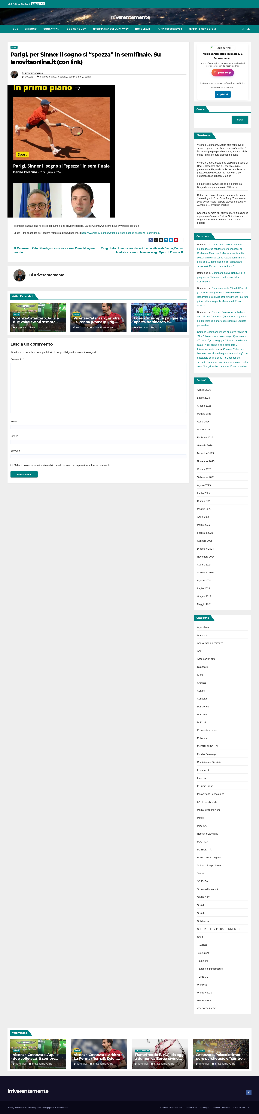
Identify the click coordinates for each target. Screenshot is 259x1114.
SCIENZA (202, 881)
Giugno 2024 (204, 596)
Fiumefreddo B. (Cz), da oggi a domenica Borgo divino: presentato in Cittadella (159, 1058)
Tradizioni (202, 961)
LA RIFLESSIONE (207, 802)
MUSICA (202, 826)
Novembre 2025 (206, 461)
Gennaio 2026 (205, 445)
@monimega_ (225, 72)
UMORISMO (204, 1000)
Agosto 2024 (204, 580)
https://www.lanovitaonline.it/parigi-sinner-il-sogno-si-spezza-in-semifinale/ (120, 233)
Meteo (200, 818)
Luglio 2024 (203, 588)
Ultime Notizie (205, 992)
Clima (200, 675)
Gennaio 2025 (205, 541)
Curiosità (202, 698)
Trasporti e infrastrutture (210, 969)
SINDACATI (203, 897)
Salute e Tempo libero (209, 865)
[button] (243, 29)
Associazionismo (206, 659)
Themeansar (62, 1108)
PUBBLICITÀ (204, 849)
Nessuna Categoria (207, 833)
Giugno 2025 (204, 501)
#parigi (87, 76)
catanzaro (202, 667)
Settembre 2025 (205, 477)
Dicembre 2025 (205, 453)
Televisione (203, 953)
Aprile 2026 (203, 421)
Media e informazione (209, 810)
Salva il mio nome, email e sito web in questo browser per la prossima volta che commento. (62, 465)
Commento (17, 359)
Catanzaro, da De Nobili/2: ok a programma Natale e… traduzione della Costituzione (221, 277)
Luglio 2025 (203, 493)
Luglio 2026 (203, 398)
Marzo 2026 (203, 429)
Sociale (201, 913)
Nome (14, 421)
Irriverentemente (129, 17)
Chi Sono (31, 29)
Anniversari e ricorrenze (210, 643)
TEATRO (202, 945)
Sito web (15, 450)
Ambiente (202, 635)
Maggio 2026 (204, 413)
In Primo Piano (205, 786)
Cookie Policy (76, 29)
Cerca (200, 109)
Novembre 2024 (206, 556)
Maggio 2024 (204, 604)
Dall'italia (202, 722)
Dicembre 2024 (205, 548)
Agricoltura (203, 627)
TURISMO (202, 976)
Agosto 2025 (204, 485)
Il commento (203, 770)
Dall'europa (203, 714)
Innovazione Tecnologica (210, 794)
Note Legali (143, 29)
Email (14, 436)
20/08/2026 (204, 1064)
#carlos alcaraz (48, 76)
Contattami (51, 29)
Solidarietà (203, 921)
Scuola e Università (208, 889)
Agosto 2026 (204, 390)
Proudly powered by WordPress (21, 1108)
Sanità (200, 873)
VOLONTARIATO (206, 1008)
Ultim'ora (202, 984)
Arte (199, 651)
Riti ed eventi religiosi (209, 857)
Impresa (201, 778)
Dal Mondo (203, 706)
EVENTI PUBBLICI (207, 746)
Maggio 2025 (204, 509)
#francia (62, 76)
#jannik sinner (74, 76)
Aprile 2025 (203, 517)
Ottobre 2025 (204, 469)
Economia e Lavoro (207, 730)
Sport (14, 47)
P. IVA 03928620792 (170, 29)
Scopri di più (223, 94)
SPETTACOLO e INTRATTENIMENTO (218, 929)
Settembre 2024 (205, 572)
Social (200, 905)
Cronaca (201, 683)
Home (14, 29)
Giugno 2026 (204, 405)
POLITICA (138, 314)
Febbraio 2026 (205, 437)
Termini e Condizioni (202, 29)
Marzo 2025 (203, 525)
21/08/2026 (21, 1064)
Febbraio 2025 (205, 533)
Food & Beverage (206, 754)
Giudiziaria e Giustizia (209, 762)
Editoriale (202, 738)
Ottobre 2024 (204, 564)
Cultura (201, 690)
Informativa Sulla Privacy (110, 29)
